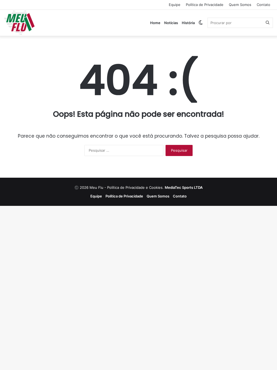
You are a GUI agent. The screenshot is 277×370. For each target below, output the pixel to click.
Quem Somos (240, 4)
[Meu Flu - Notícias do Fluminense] (19, 23)
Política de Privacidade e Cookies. (155, 187)
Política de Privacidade (204, 4)
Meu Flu (96, 187)
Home (155, 23)
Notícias (171, 23)
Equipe (174, 4)
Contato (263, 4)
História (188, 23)
